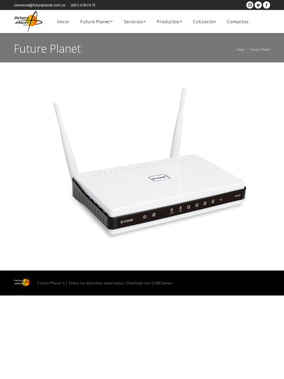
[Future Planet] (142, 165)
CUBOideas (161, 283)
